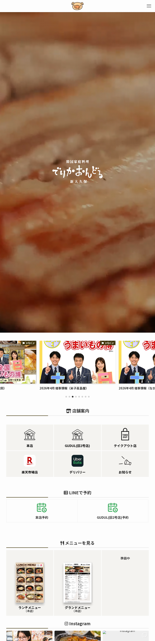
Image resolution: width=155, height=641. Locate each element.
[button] (66, 396)
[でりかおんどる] (77, 6)
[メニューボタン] (149, 6)
